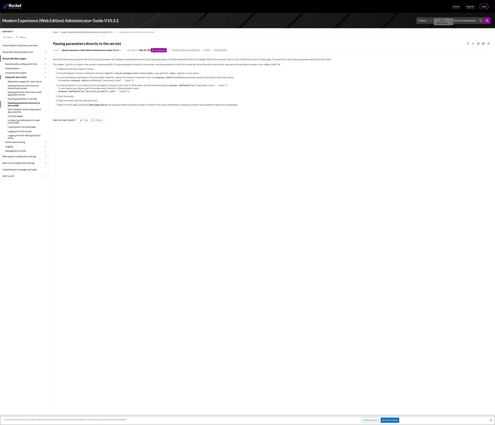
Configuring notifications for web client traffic (24, 121)
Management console (15, 150)
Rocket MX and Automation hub (18, 52)
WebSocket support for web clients (25, 81)
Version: (56, 50)
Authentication (12, 68)
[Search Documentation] (487, 20)
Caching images (15, 116)
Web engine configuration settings (19, 156)
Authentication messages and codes (20, 169)
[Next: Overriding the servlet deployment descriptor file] (473, 43)
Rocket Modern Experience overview (20, 45)
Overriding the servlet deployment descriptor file (24, 110)
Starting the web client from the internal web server (23, 87)
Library (456, 6)
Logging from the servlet (20, 131)
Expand (9, 37)
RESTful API (8, 176)
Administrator (221, 50)
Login (483, 6)
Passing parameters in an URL (22, 98)
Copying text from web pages (22, 127)
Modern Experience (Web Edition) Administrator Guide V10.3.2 (86, 32)
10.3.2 (207, 50)
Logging (9, 146)
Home (55, 32)
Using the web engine (15, 72)
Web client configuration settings (19, 163)
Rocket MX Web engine (14, 58)
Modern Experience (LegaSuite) (187, 50)
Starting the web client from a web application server (24, 93)
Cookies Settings (370, 420)
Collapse (22, 37)
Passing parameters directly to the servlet (24, 104)
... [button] (115, 32)
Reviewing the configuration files (21, 64)
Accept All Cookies (390, 420)
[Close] (491, 420)
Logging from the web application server (24, 136)
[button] (451, 22)
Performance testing (15, 142)
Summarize (160, 50)
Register (470, 6)
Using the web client (16, 77)
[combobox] (455, 20)
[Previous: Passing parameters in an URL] (468, 43)
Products (422, 20)
